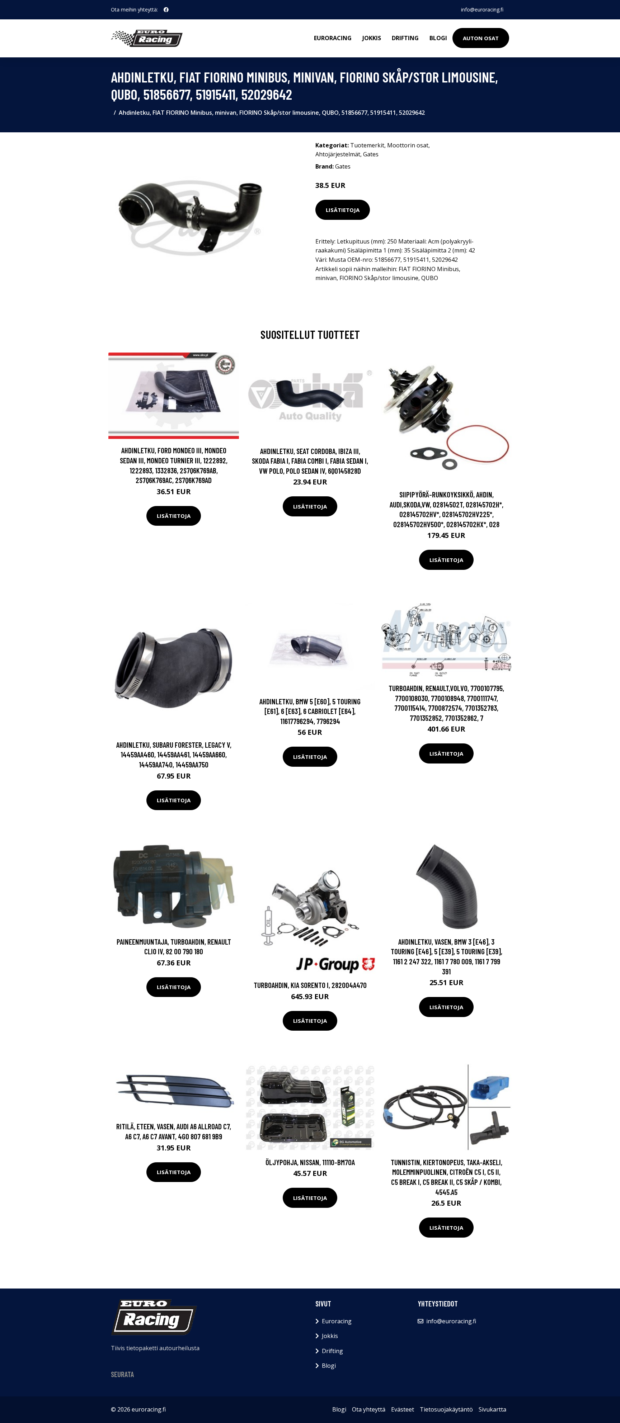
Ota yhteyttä (368, 1409)
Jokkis (371, 38)
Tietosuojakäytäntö (446, 1409)
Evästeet (402, 1409)
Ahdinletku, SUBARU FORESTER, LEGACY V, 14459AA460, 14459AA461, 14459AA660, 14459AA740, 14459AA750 (173, 754)
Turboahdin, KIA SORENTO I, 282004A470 (310, 984)
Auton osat (481, 38)
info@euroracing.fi (482, 9)
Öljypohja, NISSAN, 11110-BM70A (310, 1162)
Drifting (405, 38)
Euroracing (333, 38)
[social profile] (166, 9)
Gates (371, 154)
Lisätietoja (343, 209)
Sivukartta (492, 1409)
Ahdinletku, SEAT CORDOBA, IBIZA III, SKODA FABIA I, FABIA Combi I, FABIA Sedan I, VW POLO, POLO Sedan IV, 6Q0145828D (310, 460)
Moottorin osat (407, 145)
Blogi (438, 38)
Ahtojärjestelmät (337, 154)
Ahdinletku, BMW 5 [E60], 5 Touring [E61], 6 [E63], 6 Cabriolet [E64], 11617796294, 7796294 (310, 711)
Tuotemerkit (367, 145)
